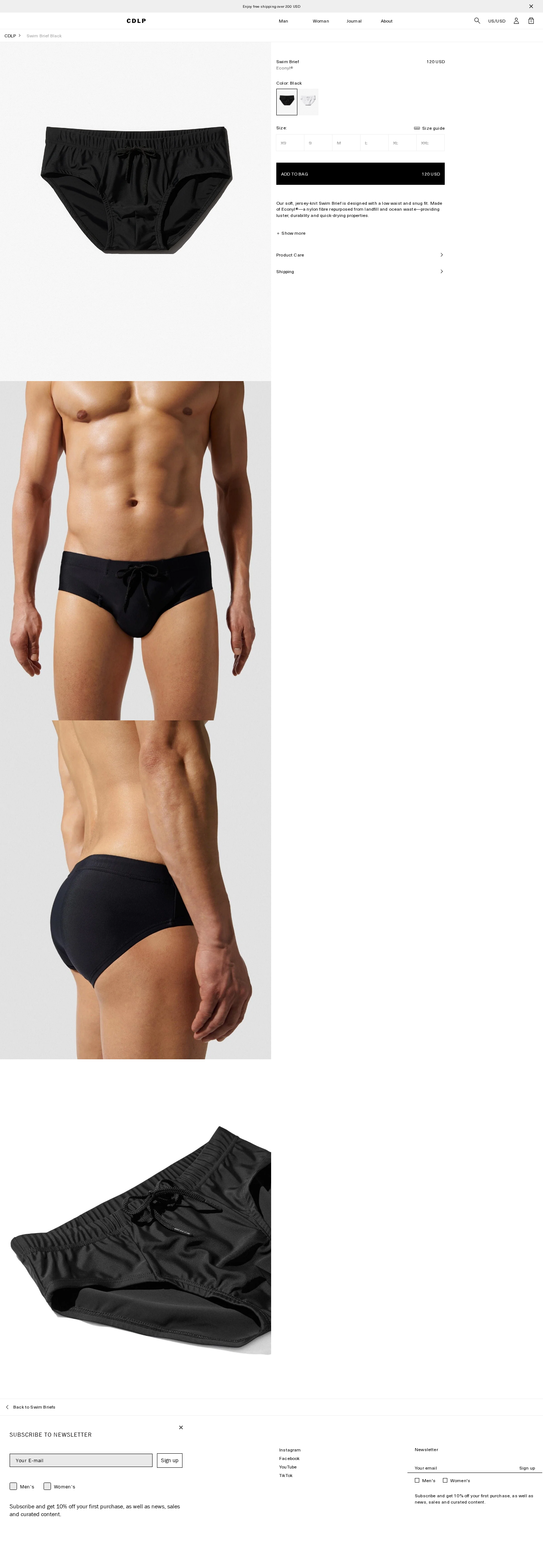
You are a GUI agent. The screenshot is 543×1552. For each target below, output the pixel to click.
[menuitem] (283, 21)
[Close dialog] (181, 1427)
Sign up (527, 1468)
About (387, 21)
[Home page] (136, 20)
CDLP (10, 36)
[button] (516, 20)
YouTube (288, 1467)
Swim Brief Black (44, 36)
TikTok (286, 1475)
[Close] (531, 6)
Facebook (289, 1458)
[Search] (477, 20)
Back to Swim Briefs (34, 1406)
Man (283, 21)
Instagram (290, 1450)
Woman (321, 21)
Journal (354, 21)
